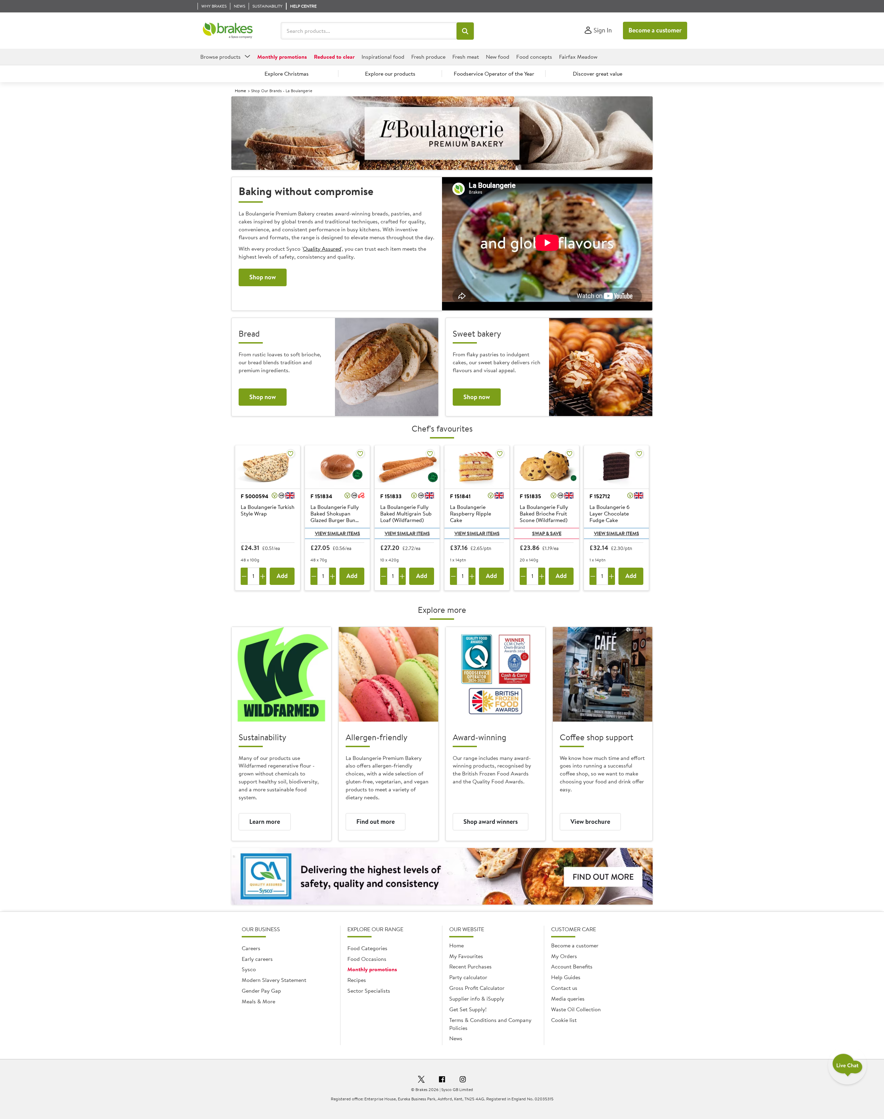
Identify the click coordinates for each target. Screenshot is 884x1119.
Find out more (375, 821)
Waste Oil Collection (576, 1009)
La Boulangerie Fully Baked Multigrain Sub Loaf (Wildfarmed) (406, 514)
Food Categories (367, 948)
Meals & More (258, 1001)
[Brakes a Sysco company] (228, 30)
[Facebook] (442, 1080)
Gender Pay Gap (261, 990)
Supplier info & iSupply (476, 998)
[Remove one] (244, 576)
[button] (465, 31)
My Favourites (466, 956)
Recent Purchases (470, 966)
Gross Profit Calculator (477, 988)
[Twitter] (421, 1080)
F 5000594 (254, 496)
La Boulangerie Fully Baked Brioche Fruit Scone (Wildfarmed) (544, 514)
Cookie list (564, 1020)
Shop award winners (490, 821)
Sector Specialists (368, 990)
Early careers (257, 959)
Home (240, 91)
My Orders (564, 956)
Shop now (262, 277)
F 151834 (321, 496)
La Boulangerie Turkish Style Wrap (268, 510)
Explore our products (390, 73)
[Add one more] (262, 576)
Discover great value (597, 73)
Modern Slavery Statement (274, 980)
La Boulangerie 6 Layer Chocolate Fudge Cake (609, 514)
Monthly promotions (372, 969)
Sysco (249, 969)
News (455, 1038)
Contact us (564, 988)
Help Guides (565, 977)
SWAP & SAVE (546, 533)
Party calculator (468, 977)
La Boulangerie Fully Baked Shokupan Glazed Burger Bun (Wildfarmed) (334, 514)
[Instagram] (462, 1080)
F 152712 (599, 496)
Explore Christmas (287, 73)
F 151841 (460, 496)
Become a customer (655, 30)
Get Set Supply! (468, 1009)
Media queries (568, 998)
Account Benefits (572, 966)
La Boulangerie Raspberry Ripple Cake (470, 514)
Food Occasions (366, 959)
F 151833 (391, 496)
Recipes (356, 980)
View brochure (590, 821)
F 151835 (530, 496)
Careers (251, 948)
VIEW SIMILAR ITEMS (337, 533)
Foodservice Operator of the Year (494, 73)
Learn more (264, 821)
